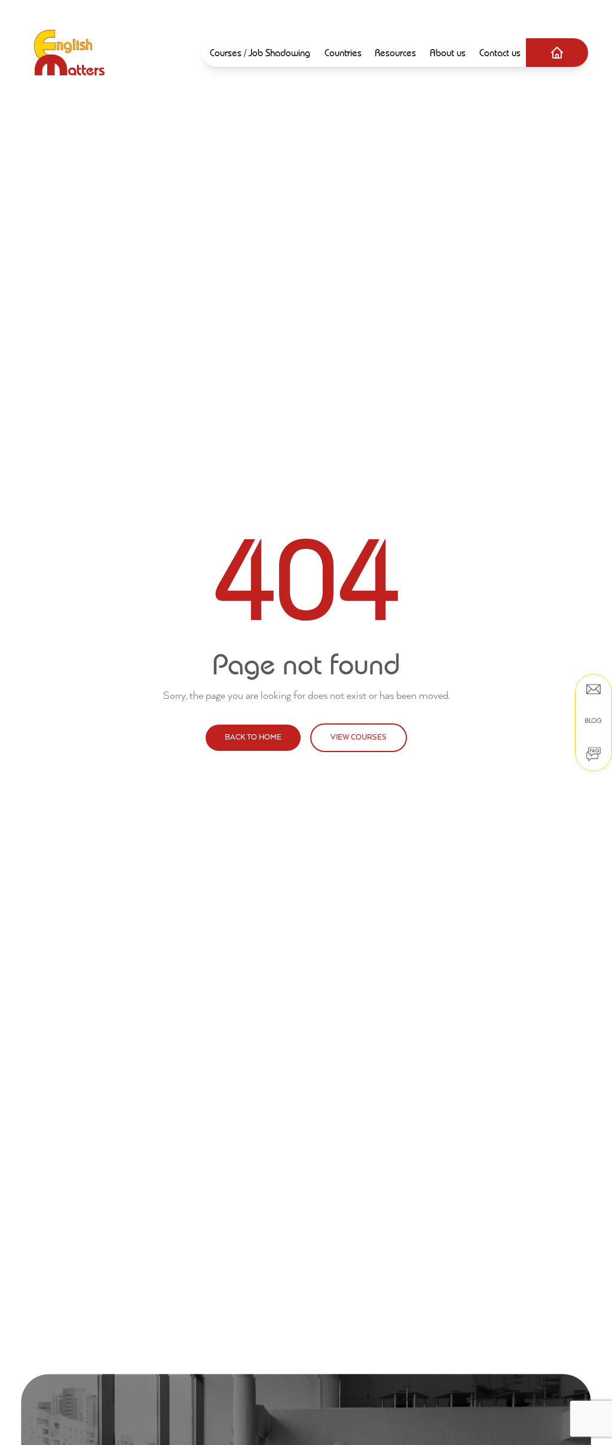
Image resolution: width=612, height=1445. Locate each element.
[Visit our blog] (593, 720)
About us (448, 53)
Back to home (253, 737)
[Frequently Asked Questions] (593, 754)
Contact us (500, 53)
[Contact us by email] (593, 689)
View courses (359, 737)
